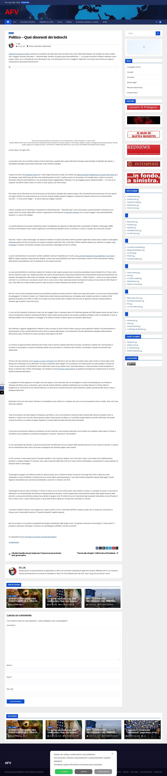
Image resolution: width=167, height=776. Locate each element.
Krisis (129, 275)
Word (105, 22)
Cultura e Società (27, 22)
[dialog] (83, 763)
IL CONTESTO (132, 348)
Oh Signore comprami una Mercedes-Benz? (41, 537)
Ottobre (130, 256)
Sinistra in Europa (133, 284)
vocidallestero (14, 542)
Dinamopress (132, 205)
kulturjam (130, 228)
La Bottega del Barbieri (135, 329)
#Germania (47, 46)
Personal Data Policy (135, 87)
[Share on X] (2, 392)
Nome (9, 665)
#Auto (31, 46)
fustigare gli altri (31, 175)
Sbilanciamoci (132, 281)
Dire (129, 304)
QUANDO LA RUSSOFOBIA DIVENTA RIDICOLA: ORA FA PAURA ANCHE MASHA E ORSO (24, 732)
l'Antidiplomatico (133, 230)
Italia (60, 22)
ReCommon (131, 222)
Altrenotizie (131, 320)
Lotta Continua (132, 273)
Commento (11, 625)
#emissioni (38, 46)
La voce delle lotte (134, 307)
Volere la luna (132, 208)
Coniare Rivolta (133, 326)
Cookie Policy (132, 93)
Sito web (10, 689)
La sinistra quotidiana (135, 247)
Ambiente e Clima (46, 22)
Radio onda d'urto (134, 298)
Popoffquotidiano (133, 259)
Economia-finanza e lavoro (87, 22)
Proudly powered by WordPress (14, 772)
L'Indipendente (132, 196)
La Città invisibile (133, 278)
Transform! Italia (133, 202)
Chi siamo (131, 77)
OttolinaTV (131, 342)
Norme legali (132, 82)
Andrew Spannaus (134, 351)
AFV (12, 12)
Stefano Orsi (132, 345)
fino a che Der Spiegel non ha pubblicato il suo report (95, 256)
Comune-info (132, 199)
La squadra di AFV (134, 67)
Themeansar (39, 772)
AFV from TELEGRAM (67, 604)
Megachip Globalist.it (135, 250)
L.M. (19, 44)
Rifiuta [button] (84, 772)
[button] (157, 22)
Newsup (31, 772)
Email (9, 677)
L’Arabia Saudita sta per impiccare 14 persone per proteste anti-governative (36, 554)
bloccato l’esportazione (66, 369)
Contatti (130, 72)
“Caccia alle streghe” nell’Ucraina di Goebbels (96, 553)
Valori (129, 323)
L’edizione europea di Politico (19, 54)
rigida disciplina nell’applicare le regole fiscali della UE (96, 175)
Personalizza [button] (104, 772)
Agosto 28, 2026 (16, 736)
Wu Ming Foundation (135, 301)
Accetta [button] (64, 772)
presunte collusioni (72, 212)
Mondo (69, 22)
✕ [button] (112, 754)
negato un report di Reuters (44, 361)
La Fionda (131, 253)
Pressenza (131, 225)
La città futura (132, 233)
